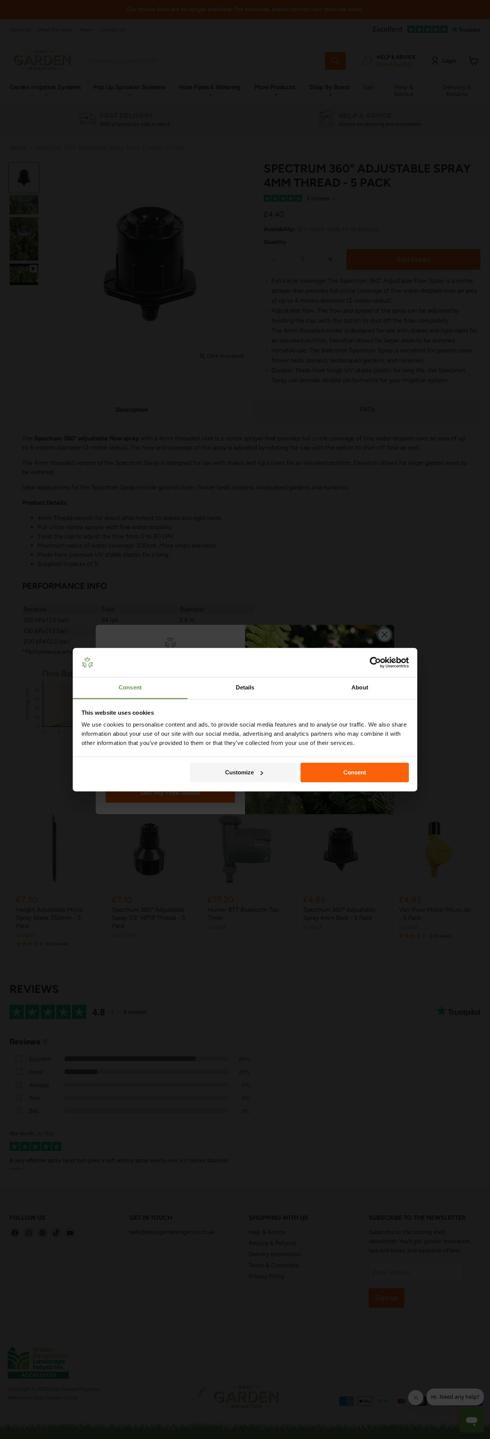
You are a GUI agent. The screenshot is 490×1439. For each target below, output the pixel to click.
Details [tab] (245, 687)
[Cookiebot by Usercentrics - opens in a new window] (375, 662)
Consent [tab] (130, 687)
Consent (354, 772)
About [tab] (359, 687)
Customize (239, 772)
